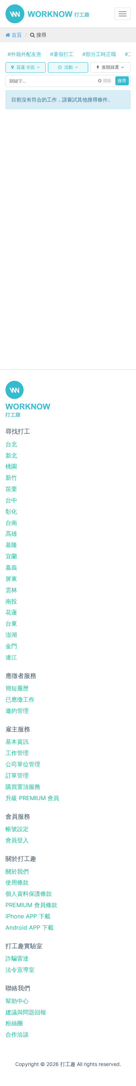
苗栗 (11, 488)
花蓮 (11, 612)
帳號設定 (17, 829)
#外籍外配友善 (24, 54)
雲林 (11, 590)
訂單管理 (17, 775)
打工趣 (47, 14)
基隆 (11, 544)
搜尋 (122, 80)
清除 (106, 80)
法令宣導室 (19, 969)
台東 (11, 623)
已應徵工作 (19, 699)
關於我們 (17, 871)
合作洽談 (17, 1034)
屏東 (11, 578)
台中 (11, 500)
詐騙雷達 (17, 958)
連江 (11, 657)
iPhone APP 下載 (27, 916)
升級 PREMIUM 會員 (32, 798)
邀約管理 (17, 710)
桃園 (11, 466)
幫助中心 (17, 1001)
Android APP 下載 (29, 927)
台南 (11, 522)
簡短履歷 (17, 688)
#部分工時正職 (99, 54)
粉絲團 (14, 1023)
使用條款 (17, 882)
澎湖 (11, 634)
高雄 (11, 533)
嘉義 (11, 567)
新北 (11, 455)
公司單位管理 (22, 764)
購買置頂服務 (22, 786)
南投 (11, 601)
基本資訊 (17, 741)
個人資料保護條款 (28, 893)
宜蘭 (11, 556)
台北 (11, 444)
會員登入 (17, 840)
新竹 (11, 477)
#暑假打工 (62, 54)
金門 (11, 646)
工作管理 (17, 752)
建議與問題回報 (25, 1012)
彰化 (11, 511)
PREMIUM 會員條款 (31, 905)
